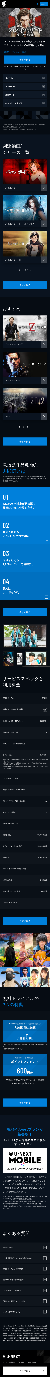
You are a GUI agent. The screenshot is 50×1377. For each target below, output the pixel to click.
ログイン (44, 4)
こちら (41, 767)
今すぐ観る (24, 59)
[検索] (37, 4)
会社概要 (12, 1362)
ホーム (5, 1362)
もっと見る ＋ (25, 270)
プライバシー (21, 1362)
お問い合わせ (32, 1362)
